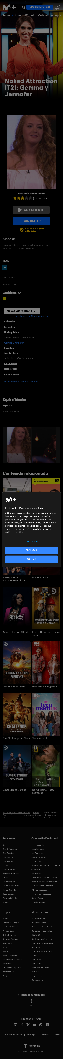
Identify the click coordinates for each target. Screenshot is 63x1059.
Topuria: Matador (10, 955)
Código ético (37, 935)
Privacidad (44, 1035)
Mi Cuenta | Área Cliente (42, 927)
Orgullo (6, 902)
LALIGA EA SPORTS (10, 927)
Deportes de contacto (12, 959)
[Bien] (26, 198)
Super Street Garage (14, 789)
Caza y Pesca (37, 898)
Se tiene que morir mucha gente (46, 865)
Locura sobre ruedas (14, 686)
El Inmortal (36, 861)
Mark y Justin (10, 368)
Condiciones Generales (42, 931)
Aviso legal (30, 1035)
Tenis (5, 947)
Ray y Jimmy (10, 363)
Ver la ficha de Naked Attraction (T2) (22, 381)
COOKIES (56, 1035)
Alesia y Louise (11, 374)
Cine (18, 15)
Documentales (9, 894)
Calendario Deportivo (12, 968)
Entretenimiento (10, 898)
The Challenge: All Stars (16, 738)
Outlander (36, 869)
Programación (9, 976)
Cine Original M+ (10, 849)
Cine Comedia (9, 857)
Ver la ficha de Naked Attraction (32, 316)
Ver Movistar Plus (39, 919)
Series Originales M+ (11, 882)
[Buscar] (23, 7)
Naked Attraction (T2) (21, 311)
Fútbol (29, 15)
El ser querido (38, 845)
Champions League (11, 923)
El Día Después (9, 935)
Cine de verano (9, 869)
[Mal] (19, 198)
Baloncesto (7, 943)
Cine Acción (8, 861)
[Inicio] (9, 7)
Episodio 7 (9, 348)
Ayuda (31, 1005)
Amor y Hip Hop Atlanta (16, 632)
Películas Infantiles (11, 873)
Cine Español (8, 853)
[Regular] (22, 198)
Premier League (10, 931)
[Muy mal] (15, 198)
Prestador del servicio (12, 1035)
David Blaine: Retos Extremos (43, 791)
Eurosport (7, 963)
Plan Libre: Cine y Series (42, 951)
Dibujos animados (39, 890)
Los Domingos (37, 853)
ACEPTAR (31, 559)
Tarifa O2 (36, 972)
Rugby (5, 951)
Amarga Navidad (39, 857)
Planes (34, 955)
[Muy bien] (30, 198)
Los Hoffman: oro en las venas (46, 634)
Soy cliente (34, 210)
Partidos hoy (8, 972)
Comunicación (38, 980)
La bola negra (38, 849)
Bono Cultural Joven (40, 968)
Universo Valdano (10, 939)
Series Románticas (11, 886)
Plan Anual (36, 963)
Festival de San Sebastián (42, 886)
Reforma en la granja (44, 686)
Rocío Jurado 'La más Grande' (45, 878)
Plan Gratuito (37, 959)
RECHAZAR (31, 550)
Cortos (5, 865)
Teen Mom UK (40, 738)
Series (6, 15)
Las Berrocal (37, 873)
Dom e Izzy (9, 327)
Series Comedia (9, 890)
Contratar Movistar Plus (42, 939)
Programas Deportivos (41, 894)
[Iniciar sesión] (57, 7)
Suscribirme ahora (39, 7)
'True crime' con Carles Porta (44, 882)
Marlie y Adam (11, 332)
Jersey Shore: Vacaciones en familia (15, 579)
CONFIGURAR (31, 541)
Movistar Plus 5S (38, 902)
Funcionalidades (39, 923)
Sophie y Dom (11, 353)
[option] (19, 445)
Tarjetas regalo (38, 976)
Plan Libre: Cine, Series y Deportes (42, 945)
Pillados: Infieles (41, 577)
